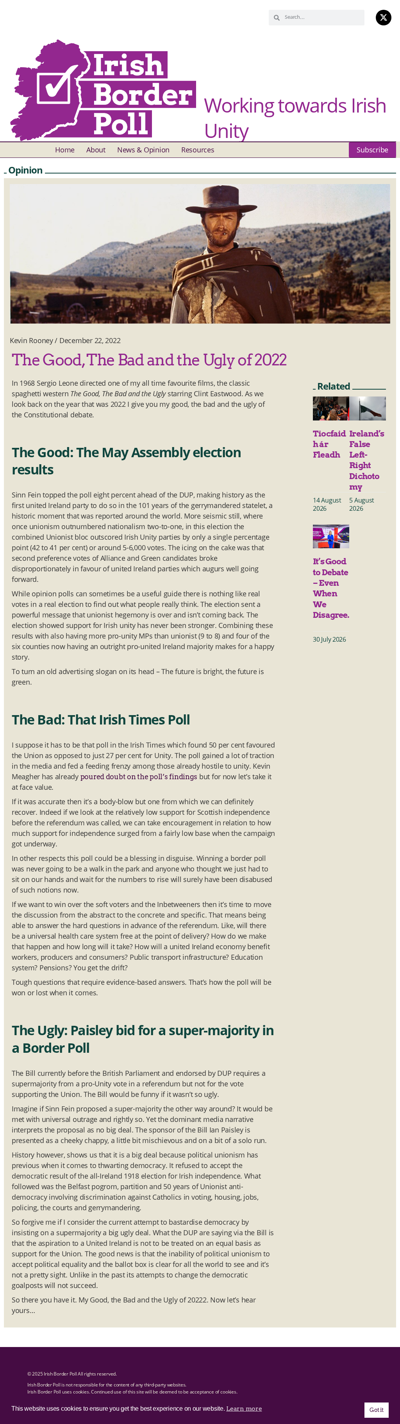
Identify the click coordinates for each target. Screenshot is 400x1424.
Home (65, 149)
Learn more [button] (244, 1408)
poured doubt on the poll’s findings (139, 777)
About (95, 149)
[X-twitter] (383, 17)
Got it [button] (376, 1409)
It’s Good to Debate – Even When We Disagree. (331, 593)
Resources (197, 149)
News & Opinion (143, 149)
